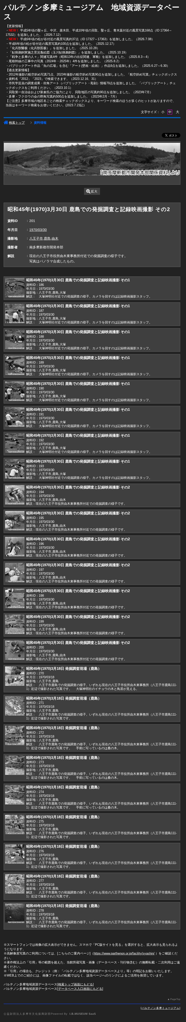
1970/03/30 (38, 230)
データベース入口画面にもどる (80, 989)
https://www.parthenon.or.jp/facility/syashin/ (124, 953)
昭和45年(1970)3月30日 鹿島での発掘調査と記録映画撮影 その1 (78, 280)
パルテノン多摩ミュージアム (160, 1008)
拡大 (94, 191)
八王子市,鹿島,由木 (43, 238)
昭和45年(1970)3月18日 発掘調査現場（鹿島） (63, 668)
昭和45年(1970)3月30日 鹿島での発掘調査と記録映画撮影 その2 (78, 487)
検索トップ (17, 122)
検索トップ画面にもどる (75, 984)
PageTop (175, 999)
